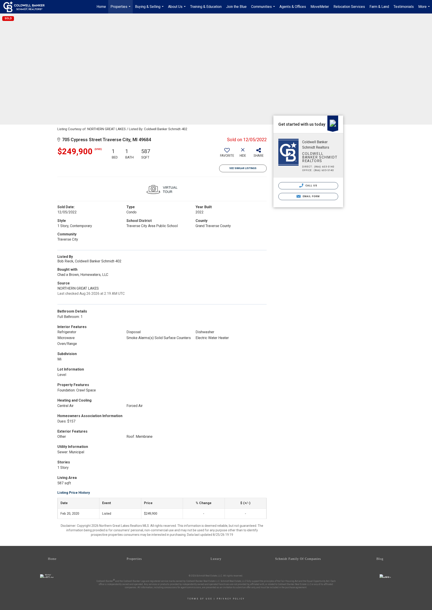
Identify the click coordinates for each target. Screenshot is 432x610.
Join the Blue (236, 6)
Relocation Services (349, 6)
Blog (379, 559)
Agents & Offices (292, 6)
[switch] (227, 154)
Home (101, 6)
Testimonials (404, 6)
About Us (177, 8)
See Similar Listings (242, 168)
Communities (263, 8)
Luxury (216, 559)
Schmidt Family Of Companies (298, 559)
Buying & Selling (150, 8)
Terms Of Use (199, 599)
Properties (121, 8)
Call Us (310, 185)
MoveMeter (319, 6)
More (424, 8)
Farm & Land (379, 6)
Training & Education (206, 6)
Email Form (311, 196)
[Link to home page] (26, 6)
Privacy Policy (231, 599)
